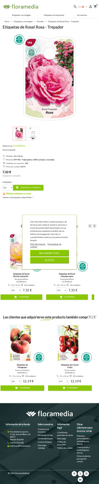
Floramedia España (45, 438)
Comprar (21, 297)
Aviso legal (61, 438)
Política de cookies (65, 448)
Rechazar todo (49, 253)
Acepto (49, 260)
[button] (90, 226)
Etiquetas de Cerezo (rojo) (70, 366)
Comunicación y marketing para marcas (83, 450)
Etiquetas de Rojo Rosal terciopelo (67, 275)
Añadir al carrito (28, 187)
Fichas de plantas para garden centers (84, 459)
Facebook (74, 473)
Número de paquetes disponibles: (17, 197)
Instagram (86, 473)
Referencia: (8, 146)
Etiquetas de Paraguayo (22, 366)
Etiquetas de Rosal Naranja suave (22, 275)
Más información (38, 244)
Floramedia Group (45, 435)
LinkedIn (80, 479)
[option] (22, 266)
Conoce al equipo (45, 442)
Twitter (80, 473)
